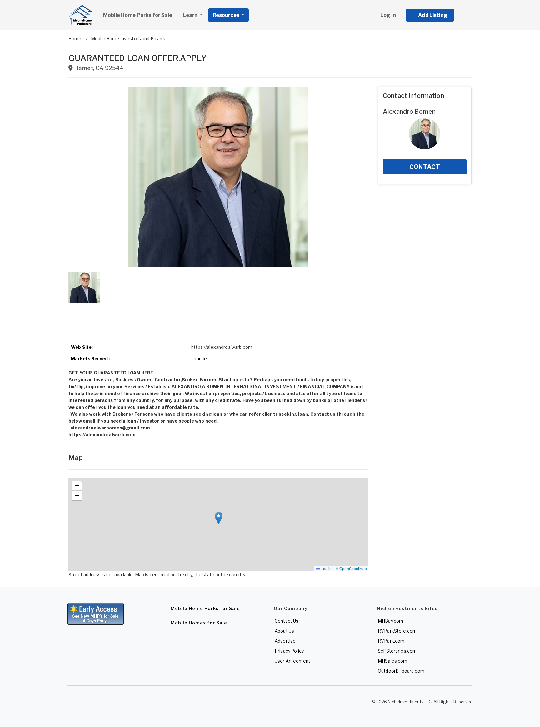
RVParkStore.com (397, 631)
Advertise (285, 641)
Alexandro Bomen (409, 111)
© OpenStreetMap (351, 568)
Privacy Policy (289, 651)
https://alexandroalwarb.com (221, 347)
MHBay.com (390, 621)
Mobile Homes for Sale (199, 622)
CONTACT (424, 167)
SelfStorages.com (397, 651)
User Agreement (292, 661)
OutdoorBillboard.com (401, 671)
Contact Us (286, 621)
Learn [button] (191, 15)
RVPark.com (391, 641)
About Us (284, 631)
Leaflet (326, 568)
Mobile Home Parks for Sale (137, 15)
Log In (388, 15)
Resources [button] (226, 15)
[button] (437, 15)
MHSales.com (393, 661)
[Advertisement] (218, 320)
